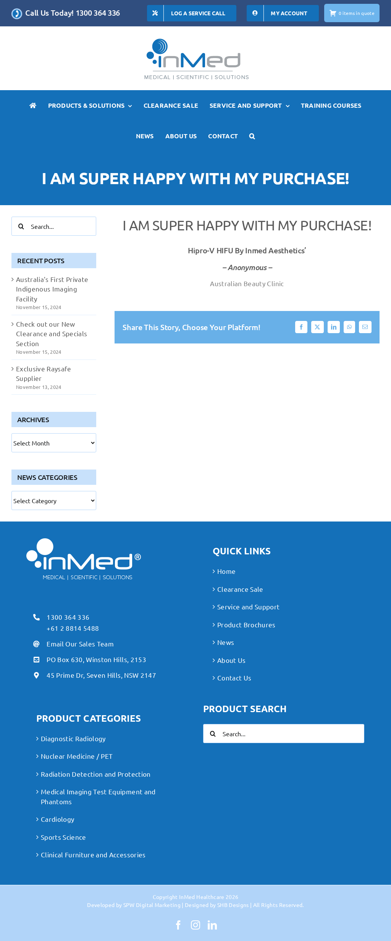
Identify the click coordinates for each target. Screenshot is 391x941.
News (225, 642)
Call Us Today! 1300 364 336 (72, 13)
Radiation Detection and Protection (96, 774)
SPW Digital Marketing (152, 904)
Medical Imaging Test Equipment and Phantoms (98, 796)
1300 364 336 (68, 617)
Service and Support (248, 606)
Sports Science (63, 837)
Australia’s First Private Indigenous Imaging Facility (52, 289)
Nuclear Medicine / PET (77, 756)
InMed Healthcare (201, 896)
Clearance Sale (240, 589)
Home (226, 571)
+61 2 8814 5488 (73, 628)
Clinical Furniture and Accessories (93, 854)
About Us (231, 660)
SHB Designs (233, 904)
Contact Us (234, 678)
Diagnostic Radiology (73, 738)
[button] (252, 136)
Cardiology (57, 819)
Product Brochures (246, 624)
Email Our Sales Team (80, 644)
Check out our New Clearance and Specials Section (51, 333)
